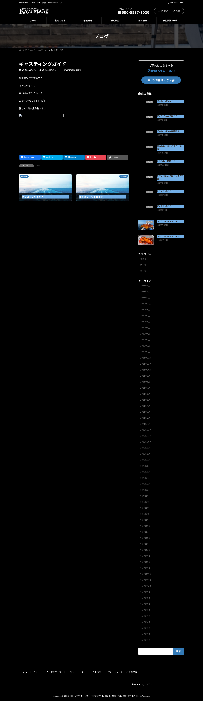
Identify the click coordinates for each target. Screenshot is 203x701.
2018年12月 (146, 574)
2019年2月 (145, 562)
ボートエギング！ (165, 101)
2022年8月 (145, 309)
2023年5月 (145, 285)
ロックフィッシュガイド (168, 221)
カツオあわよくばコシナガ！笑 (170, 178)
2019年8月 (145, 526)
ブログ (38, 165)
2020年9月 (145, 447)
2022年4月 (145, 333)
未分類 (143, 264)
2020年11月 (146, 435)
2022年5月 (145, 327)
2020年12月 (146, 429)
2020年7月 (145, 459)
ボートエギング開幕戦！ (168, 131)
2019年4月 (145, 550)
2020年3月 (145, 483)
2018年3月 (145, 628)
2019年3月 (145, 556)
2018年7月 (145, 604)
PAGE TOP (196, 677)
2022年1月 (145, 351)
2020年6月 (145, 465)
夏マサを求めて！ (165, 206)
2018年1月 (145, 640)
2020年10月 (146, 441)
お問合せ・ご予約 (170, 11)
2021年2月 (145, 417)
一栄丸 (71, 672)
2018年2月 (145, 634)
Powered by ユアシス (142, 684)
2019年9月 (145, 519)
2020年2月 (145, 489)
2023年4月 (145, 291)
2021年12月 (146, 357)
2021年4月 (145, 405)
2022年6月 (145, 321)
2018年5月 (145, 616)
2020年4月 (145, 477)
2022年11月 (146, 303)
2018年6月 (145, 610)
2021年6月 (145, 393)
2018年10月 (146, 586)
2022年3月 (145, 339)
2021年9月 (145, 375)
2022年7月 (145, 315)
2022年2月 (145, 345)
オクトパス (96, 672)
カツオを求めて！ (165, 191)
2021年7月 (145, 387)
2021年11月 (146, 363)
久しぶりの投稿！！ (166, 161)
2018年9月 (145, 592)
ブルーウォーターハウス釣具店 (122, 672)
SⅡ (35, 672)
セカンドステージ (52, 672)
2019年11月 (146, 507)
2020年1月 (145, 495)
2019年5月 (145, 543)
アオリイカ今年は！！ (167, 116)
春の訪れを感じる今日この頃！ (169, 148)
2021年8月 (145, 381)
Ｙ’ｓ (24, 672)
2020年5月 (145, 471)
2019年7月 (145, 531)
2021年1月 (145, 423)
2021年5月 (145, 399)
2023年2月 (145, 297)
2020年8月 (145, 453)
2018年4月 (145, 622)
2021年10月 (146, 369)
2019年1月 (145, 568)
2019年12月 (146, 501)
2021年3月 (145, 411)
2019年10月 (146, 513)
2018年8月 (145, 598)
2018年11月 (146, 580)
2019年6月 (145, 538)
